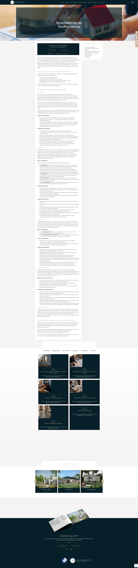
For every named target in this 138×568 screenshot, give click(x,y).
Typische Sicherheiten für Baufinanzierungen (92, 51)
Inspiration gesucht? (88, 55)
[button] (133, 2)
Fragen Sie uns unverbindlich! (90, 47)
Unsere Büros (87, 57)
